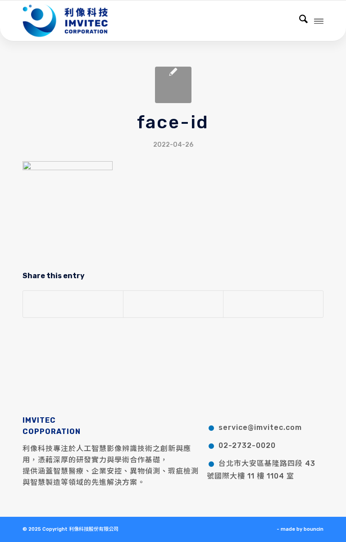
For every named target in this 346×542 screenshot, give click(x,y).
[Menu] (318, 21)
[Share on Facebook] (73, 304)
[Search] (299, 20)
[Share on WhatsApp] (273, 304)
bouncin (313, 529)
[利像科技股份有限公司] (65, 20)
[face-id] (173, 85)
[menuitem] (299, 20)
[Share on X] (173, 304)
